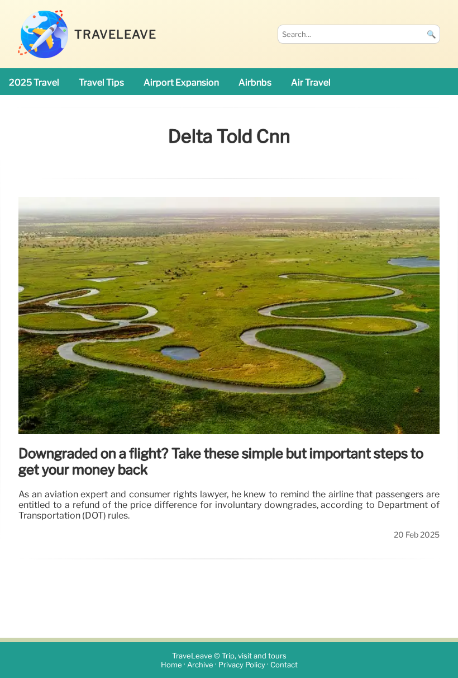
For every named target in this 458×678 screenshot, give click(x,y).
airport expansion (181, 82)
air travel (311, 82)
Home (171, 665)
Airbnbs (254, 82)
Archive (200, 665)
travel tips (101, 82)
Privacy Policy (241, 665)
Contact (284, 665)
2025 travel (34, 82)
